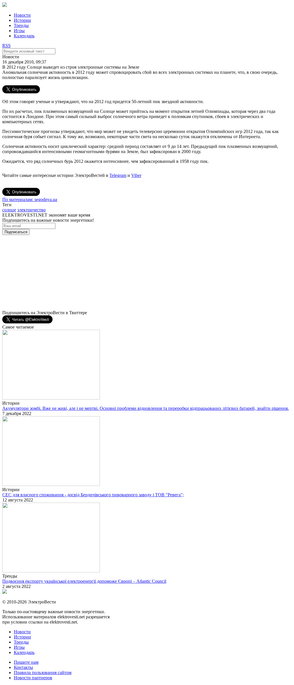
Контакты (23, 667)
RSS (6, 45)
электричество (31, 209)
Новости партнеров (33, 677)
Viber (136, 175)
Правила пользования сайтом (42, 672)
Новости (22, 15)
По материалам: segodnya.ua (29, 199)
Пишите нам (26, 662)
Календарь (24, 35)
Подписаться (16, 232)
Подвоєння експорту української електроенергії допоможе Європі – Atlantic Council (84, 581)
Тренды (21, 25)
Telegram (117, 175)
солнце (9, 209)
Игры (19, 30)
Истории (22, 20)
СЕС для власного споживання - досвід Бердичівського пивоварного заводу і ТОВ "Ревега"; (93, 494)
